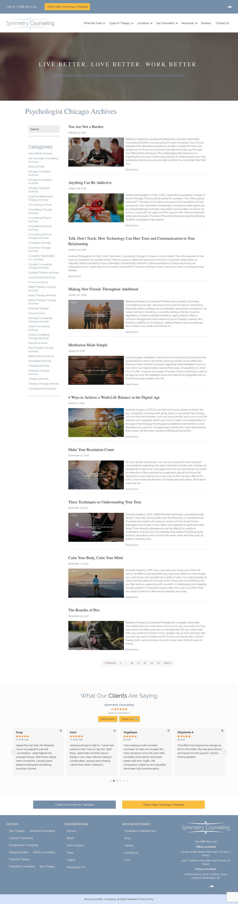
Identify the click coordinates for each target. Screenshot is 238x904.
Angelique (130, 732)
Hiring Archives (36, 313)
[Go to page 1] (114, 781)
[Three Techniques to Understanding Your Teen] (96, 527)
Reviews (206, 23)
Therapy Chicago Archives (43, 383)
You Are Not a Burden (85, 126)
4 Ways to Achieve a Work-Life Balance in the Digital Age (114, 397)
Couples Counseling (21, 838)
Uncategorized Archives (42, 388)
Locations (143, 23)
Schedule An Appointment (140, 830)
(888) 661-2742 (208, 841)
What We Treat (93, 23)
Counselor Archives (39, 242)
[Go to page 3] (120, 780)
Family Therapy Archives (42, 295)
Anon (73, 732)
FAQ (127, 860)
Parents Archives (37, 343)
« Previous (110, 662)
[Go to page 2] (117, 781)
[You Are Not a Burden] (96, 151)
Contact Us (222, 23)
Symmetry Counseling (119, 704)
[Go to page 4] (124, 780)
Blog (127, 838)
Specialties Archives (39, 360)
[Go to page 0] (111, 781)
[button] (104, 23)
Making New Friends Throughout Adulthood (103, 288)
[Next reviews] (224, 751)
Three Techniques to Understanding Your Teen (104, 501)
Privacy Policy (146, 899)
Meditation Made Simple (88, 344)
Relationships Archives (41, 356)
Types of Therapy (119, 23)
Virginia (71, 860)
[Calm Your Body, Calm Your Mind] (96, 583)
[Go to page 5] (127, 780)
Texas (70, 852)
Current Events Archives (42, 277)
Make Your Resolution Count (91, 449)
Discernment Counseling (23, 845)
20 (158, 662)
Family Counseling (44, 852)
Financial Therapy (38, 308)
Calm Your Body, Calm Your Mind (95, 557)
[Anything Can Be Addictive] (96, 207)
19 (151, 662)
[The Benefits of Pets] (96, 635)
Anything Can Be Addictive (90, 182)
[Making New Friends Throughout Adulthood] (96, 314)
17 (138, 662)
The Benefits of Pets (84, 610)
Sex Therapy (47, 866)
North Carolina (75, 845)
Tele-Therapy (17, 830)
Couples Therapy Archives (43, 272)
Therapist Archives (38, 365)
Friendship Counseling (22, 866)
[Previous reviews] (13, 751)
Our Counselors (165, 23)
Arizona (71, 830)
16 (131, 662)
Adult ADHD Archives (40, 153)
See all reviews (108, 719)
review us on (128, 719)
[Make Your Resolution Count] (96, 474)
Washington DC (76, 867)
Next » (168, 662)
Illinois (70, 838)
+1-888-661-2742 (26, 6)
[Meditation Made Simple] (96, 370)
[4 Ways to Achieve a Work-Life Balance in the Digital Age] (96, 422)
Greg (19, 732)
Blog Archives (36, 166)
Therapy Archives (38, 378)
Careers (129, 845)
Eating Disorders (18, 852)
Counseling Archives (40, 204)
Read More (131, 169)
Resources (187, 23)
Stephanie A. (185, 732)
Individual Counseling (42, 830)
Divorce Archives (38, 282)
